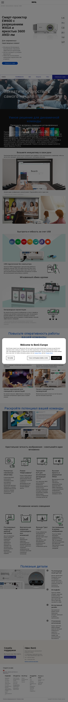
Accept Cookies (56, 358)
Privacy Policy (49, 353)
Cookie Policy (38, 353)
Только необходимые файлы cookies (38, 358)
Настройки (10, 358)
